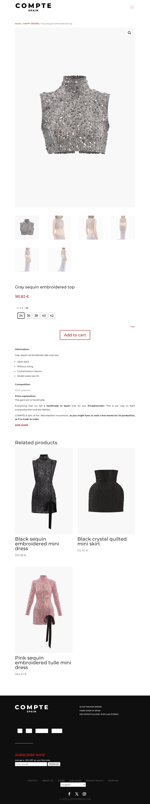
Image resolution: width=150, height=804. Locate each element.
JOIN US (54, 764)
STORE (61, 780)
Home (18, 23)
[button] (129, 33)
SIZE (20, 308)
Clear (132, 326)
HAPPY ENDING (31, 23)
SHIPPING (113, 780)
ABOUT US (47, 780)
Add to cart (75, 335)
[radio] (21, 315)
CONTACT (32, 780)
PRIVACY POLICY (95, 780)
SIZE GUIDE (21, 425)
